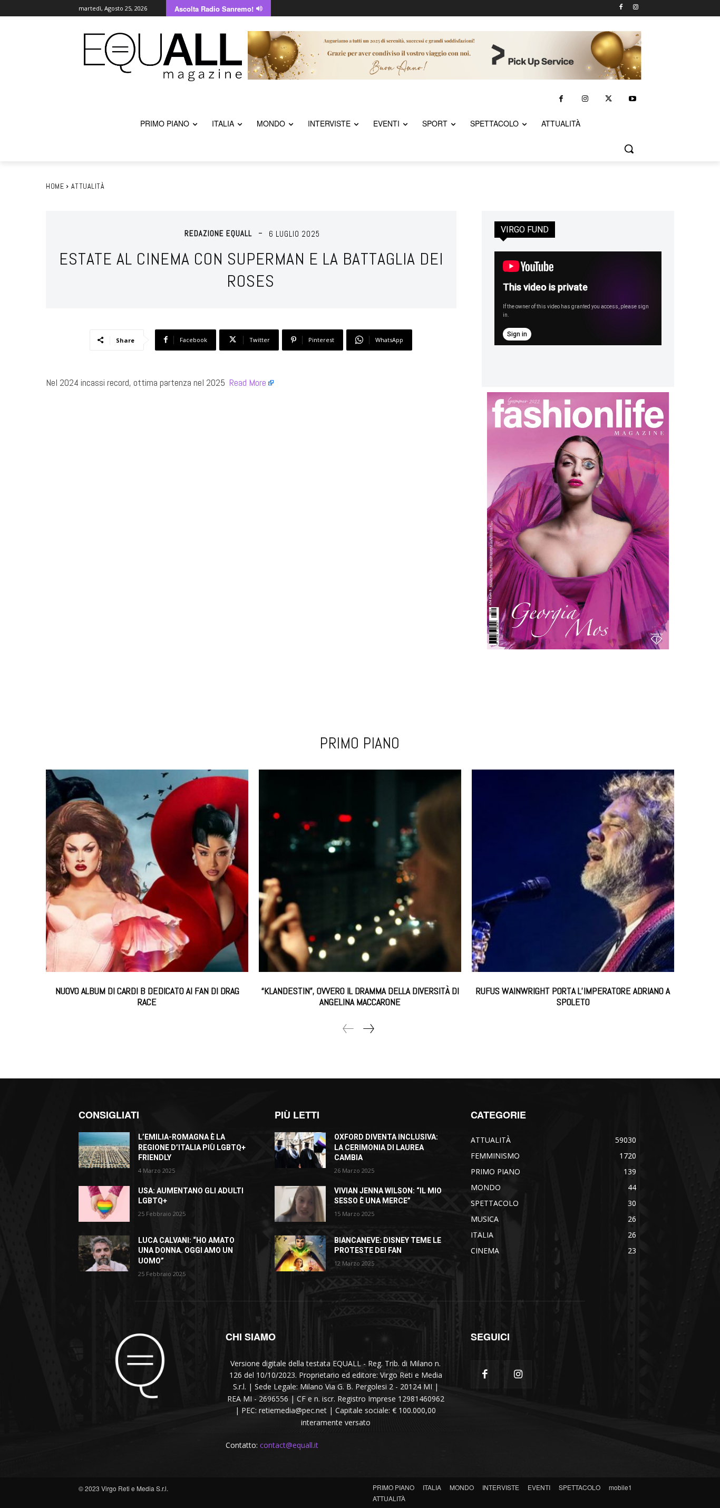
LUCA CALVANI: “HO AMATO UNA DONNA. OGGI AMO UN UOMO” (186, 1250)
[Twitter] (608, 99)
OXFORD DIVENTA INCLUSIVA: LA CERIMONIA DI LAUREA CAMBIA (386, 1147)
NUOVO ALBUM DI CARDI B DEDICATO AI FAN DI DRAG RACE (147, 996)
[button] (628, 148)
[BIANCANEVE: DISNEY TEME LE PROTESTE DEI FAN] (300, 1253)
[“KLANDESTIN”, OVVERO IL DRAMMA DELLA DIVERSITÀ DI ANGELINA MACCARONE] (360, 871)
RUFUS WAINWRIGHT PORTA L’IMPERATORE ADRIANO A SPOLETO (573, 996)
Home (55, 186)
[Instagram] (635, 8)
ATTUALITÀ (88, 186)
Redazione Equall (218, 233)
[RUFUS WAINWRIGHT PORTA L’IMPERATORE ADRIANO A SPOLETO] (573, 871)
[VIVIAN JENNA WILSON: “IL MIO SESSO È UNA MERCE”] (300, 1204)
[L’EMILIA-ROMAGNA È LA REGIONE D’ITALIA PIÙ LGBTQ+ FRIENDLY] (104, 1150)
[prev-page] (348, 1028)
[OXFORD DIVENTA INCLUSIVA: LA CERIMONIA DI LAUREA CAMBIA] (300, 1150)
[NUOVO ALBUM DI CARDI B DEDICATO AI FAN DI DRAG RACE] (147, 871)
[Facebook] (621, 8)
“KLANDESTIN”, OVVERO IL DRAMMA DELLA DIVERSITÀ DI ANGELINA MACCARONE (360, 996)
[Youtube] (632, 99)
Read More (247, 382)
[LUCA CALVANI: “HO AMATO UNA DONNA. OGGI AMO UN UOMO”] (104, 1253)
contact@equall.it (289, 1445)
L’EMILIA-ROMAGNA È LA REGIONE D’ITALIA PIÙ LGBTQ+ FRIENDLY (192, 1147)
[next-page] (368, 1028)
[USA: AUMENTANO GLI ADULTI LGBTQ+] (104, 1204)
